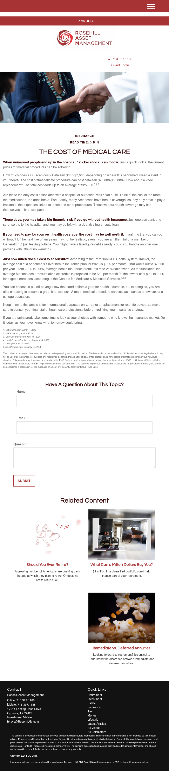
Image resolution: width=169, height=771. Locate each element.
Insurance (94, 707)
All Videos (94, 728)
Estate (92, 703)
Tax (90, 711)
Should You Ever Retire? (47, 565)
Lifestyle (93, 719)
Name (21, 391)
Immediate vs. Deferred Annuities (121, 648)
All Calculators (97, 732)
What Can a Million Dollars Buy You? (121, 565)
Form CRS (84, 20)
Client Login (120, 65)
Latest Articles (97, 723)
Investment (95, 699)
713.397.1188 (122, 58)
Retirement (95, 695)
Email (20, 418)
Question (20, 444)
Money (92, 715)
